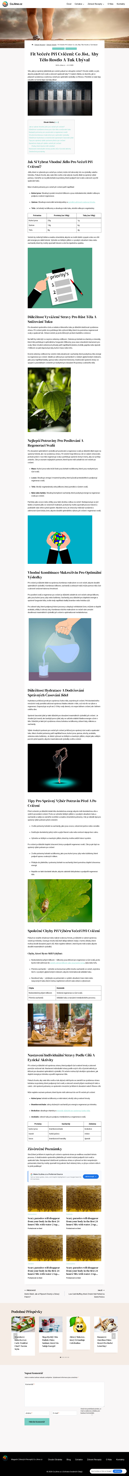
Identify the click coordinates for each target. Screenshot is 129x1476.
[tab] (60, 1357)
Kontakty (121, 4)
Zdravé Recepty (58, 48)
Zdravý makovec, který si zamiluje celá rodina (77, 1340)
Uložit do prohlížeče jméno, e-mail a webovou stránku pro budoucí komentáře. (91, 1411)
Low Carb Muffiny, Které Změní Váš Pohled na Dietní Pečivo (87, 1294)
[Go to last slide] (15, 1336)
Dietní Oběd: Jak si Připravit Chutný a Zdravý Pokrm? (41, 1294)
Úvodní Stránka (55, 1459)
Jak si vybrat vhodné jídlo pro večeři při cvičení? (47, 127)
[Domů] (32, 45)
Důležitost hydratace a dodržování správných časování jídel (51, 138)
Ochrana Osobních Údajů (72, 1472)
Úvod (69, 4)
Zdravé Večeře (71, 48)
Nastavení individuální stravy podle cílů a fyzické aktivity (50, 149)
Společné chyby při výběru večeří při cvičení (45, 143)
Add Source (117, 1471)
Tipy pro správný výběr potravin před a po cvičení (47, 140)
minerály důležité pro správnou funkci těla (73, 1111)
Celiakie (79, 1459)
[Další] (114, 1336)
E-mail (56, 1413)
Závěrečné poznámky (37, 152)
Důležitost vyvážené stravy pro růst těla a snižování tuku (50, 129)
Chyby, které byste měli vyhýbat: (43, 146)
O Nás (110, 4)
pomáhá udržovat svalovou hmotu (81, 202)
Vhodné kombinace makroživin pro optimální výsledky (49, 135)
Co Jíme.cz (61, 65)
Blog (69, 1459)
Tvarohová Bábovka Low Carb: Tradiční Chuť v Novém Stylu (21, 1343)
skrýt (56, 122)
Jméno (28, 1413)
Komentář (29, 1384)
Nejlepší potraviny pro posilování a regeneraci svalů (48, 132)
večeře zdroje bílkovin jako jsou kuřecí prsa (67, 963)
